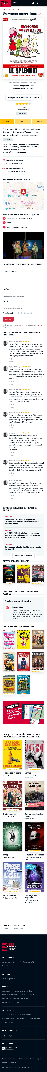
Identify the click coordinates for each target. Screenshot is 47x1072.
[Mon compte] (38, 3)
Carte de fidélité (34, 1018)
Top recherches (7, 1022)
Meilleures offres (8, 1018)
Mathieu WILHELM (18, 149)
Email (6, 301)
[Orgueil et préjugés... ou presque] (38, 639)
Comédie (32, 82)
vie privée (39, 325)
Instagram (10, 1035)
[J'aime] (11, 359)
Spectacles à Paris (11, 10)
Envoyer (8, 319)
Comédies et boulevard (18, 82)
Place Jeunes (21, 1018)
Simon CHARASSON (19, 144)
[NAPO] (23, 661)
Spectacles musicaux (9, 995)
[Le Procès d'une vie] (23, 574)
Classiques (25, 998)
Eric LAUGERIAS (20, 152)
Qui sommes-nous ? (9, 1059)
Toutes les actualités (23, 555)
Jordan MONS (24, 147)
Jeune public (6, 991)
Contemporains (7, 1002)
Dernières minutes (25, 1014)
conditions (22, 325)
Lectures (23, 995)
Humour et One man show (23, 991)
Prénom (7, 289)
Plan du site (23, 1059)
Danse (18, 1002)
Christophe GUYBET (10, 147)
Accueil (6, 926)
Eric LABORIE (30, 89)
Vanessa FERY (33, 144)
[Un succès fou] (9, 661)
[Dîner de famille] (23, 639)
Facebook (4, 1035)
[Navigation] (43, 3)
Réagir (11, 362)
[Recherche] (33, 3)
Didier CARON (19, 89)
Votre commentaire (11, 271)
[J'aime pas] (13, 359)
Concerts (32, 995)
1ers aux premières (9, 1014)
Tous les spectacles (9, 979)
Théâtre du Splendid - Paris (23, 85)
